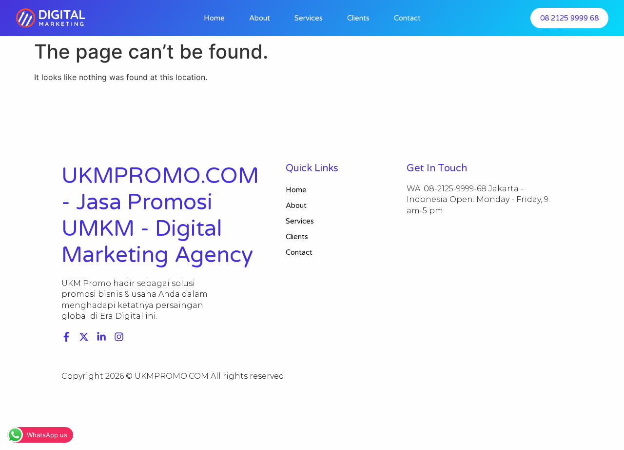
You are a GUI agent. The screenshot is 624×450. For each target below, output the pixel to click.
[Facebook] (66, 337)
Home (214, 18)
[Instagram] (119, 337)
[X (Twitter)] (84, 337)
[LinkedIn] (101, 337)
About (259, 18)
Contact (407, 18)
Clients (358, 18)
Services (308, 18)
